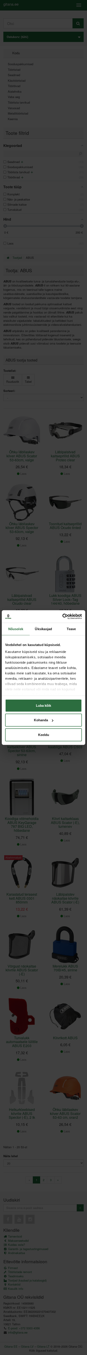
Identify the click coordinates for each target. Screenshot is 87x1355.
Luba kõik (43, 705)
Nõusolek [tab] (15, 629)
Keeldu (43, 734)
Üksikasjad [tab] (43, 629)
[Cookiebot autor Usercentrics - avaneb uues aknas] (62, 616)
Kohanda (41, 720)
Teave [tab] (71, 629)
